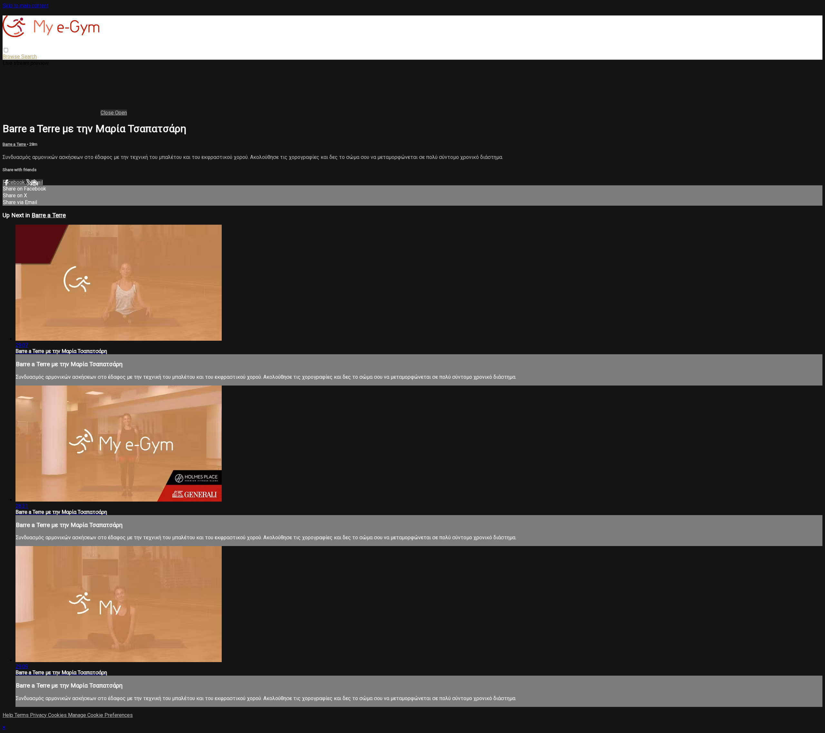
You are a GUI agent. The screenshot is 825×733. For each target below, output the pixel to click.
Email (37, 182)
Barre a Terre (15, 144)
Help (9, 715)
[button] (6, 50)
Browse (12, 57)
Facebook (14, 182)
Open (121, 113)
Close (108, 113)
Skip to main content (25, 6)
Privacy (39, 715)
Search (29, 57)
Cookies (58, 715)
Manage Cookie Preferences (100, 715)
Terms (22, 715)
